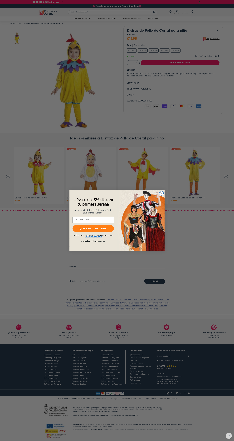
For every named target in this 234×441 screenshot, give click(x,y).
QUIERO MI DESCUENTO (93, 228)
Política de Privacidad (93, 237)
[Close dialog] (161, 193)
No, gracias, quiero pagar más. (93, 241)
